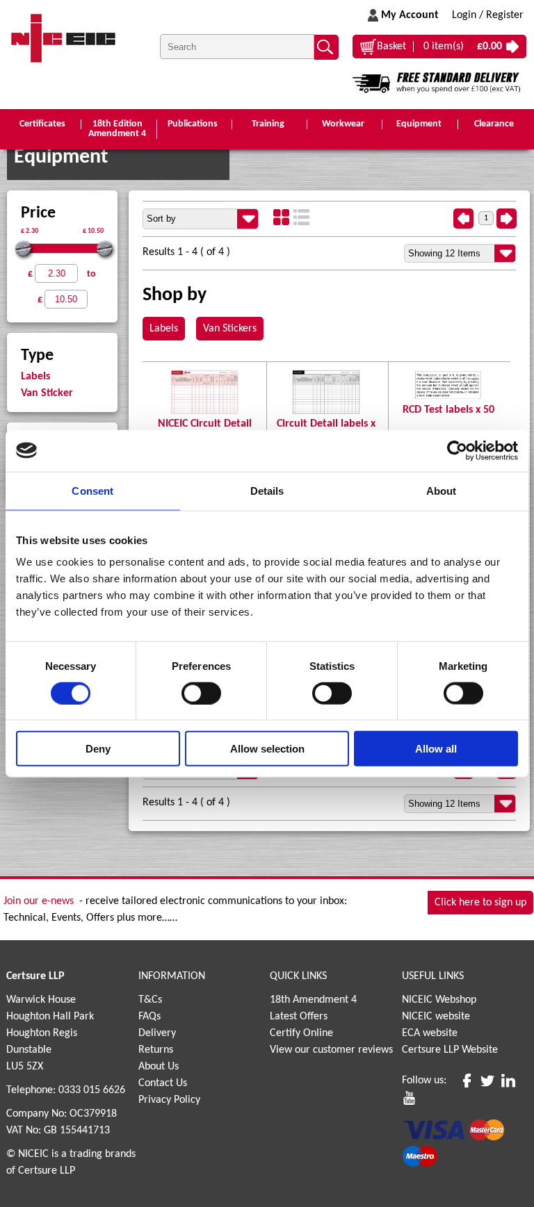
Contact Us (162, 1083)
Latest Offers (298, 1016)
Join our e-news (38, 901)
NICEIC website (436, 1016)
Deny (98, 749)
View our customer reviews (331, 1050)
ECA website (430, 1033)
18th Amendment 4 (313, 999)
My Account (410, 15)
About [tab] (441, 490)
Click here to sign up (480, 902)
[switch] (201, 693)
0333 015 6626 (91, 1090)
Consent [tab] (92, 490)
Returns (155, 1050)
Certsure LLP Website (450, 1050)
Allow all (436, 749)
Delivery (157, 1033)
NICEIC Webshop (439, 999)
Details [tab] (267, 490)
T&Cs (150, 999)
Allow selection (267, 749)
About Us (158, 1066)
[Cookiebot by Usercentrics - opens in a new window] (457, 450)
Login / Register (488, 15)
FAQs (149, 1016)
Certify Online (301, 1033)
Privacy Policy (169, 1100)
